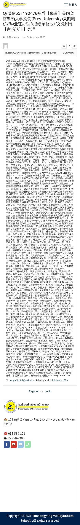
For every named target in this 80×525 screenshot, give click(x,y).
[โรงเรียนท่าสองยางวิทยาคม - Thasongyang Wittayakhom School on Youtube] (14, 444)
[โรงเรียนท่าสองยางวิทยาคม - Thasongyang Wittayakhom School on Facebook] (7, 444)
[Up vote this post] (64, 46)
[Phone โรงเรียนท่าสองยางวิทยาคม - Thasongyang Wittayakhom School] (28, 444)
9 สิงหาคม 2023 (60, 380)
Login (48, 391)
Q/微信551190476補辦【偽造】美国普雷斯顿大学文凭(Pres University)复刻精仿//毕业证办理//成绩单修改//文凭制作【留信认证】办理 (39, 22)
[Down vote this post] (74, 46)
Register (34, 391)
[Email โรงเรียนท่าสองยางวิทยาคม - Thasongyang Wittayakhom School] (21, 444)
